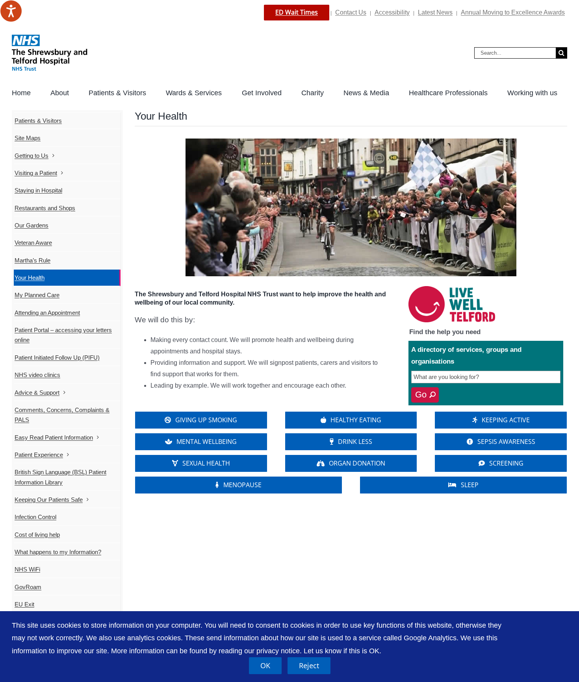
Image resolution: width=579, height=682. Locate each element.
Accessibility (392, 12)
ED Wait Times (296, 12)
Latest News (435, 12)
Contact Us (350, 12)
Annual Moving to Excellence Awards (513, 12)
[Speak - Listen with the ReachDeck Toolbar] (11, 11)
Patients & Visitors (38, 120)
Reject (309, 665)
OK (265, 665)
